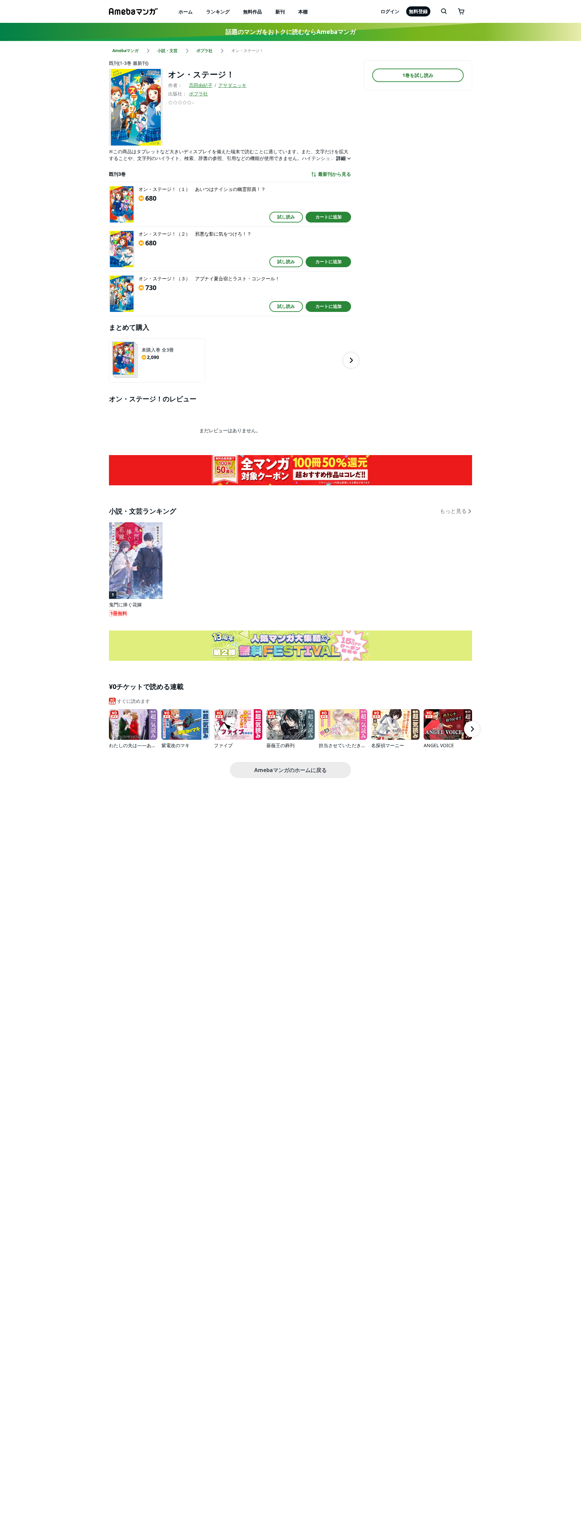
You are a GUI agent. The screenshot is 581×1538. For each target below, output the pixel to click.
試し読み (286, 217)
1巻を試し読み (417, 75)
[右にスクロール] (351, 360)
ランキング (218, 11)
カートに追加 (328, 217)
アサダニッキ (232, 85)
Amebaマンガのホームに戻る (290, 770)
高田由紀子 (200, 85)
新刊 (280, 11)
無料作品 (252, 11)
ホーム (186, 11)
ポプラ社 (198, 93)
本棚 (303, 11)
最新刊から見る (334, 174)
